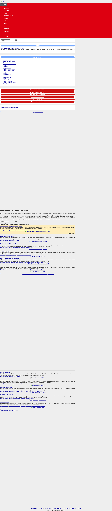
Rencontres (6, 28)
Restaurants (6, 31)
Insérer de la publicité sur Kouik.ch (37, 92)
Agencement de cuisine (8, 62)
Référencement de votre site (37, 102)
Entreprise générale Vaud (8, 72)
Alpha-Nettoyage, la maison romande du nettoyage (12, 48)
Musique (5, 23)
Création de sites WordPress (37, 97)
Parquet (4, 78)
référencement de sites (50, 508)
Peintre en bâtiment (7, 80)
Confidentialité (72, 508)
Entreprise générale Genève (9, 69)
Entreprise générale (7, 68)
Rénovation (5, 84)
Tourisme (6, 36)
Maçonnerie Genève (7, 77)
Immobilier (6, 18)
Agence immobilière (7, 60)
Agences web (6, 8)
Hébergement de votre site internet (37, 94)
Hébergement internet (8, 16)
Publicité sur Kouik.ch (62, 508)
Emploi (5, 13)
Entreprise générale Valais (8, 70)
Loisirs (5, 21)
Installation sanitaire (7, 74)
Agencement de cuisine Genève (9, 64)
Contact (79, 508)
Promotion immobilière (7, 81)
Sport (5, 34)
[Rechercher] (16, 40)
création (41, 508)
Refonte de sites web (37, 99)
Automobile (6, 10)
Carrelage (5, 65)
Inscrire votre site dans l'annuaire (37, 90)
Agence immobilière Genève (9, 61)
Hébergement (34, 508)
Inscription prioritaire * (71, 233)
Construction (5, 66)
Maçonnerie (5, 76)
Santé (5, 26)
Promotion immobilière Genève (9, 82)
